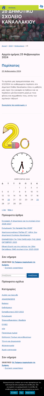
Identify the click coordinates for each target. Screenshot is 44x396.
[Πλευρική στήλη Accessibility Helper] (41, 6)
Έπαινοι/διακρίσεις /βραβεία (14, 320)
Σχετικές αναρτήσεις (14, 268)
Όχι (21, 393)
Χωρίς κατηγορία (9, 350)
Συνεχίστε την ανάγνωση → (14, 105)
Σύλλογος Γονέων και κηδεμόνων (16, 337)
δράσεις (5, 303)
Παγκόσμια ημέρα (9, 333)
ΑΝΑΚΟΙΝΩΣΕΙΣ (8, 299)
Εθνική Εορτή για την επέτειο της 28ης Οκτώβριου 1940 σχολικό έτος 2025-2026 (20, 247)
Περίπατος (11, 65)
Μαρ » (10, 210)
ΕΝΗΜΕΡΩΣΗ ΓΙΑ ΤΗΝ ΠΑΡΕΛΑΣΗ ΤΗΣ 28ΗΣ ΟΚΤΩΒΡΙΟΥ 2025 (21, 240)
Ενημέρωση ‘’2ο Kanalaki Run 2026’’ (17, 228)
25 (37, 200)
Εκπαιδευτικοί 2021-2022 (13, 312)
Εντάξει (14, 393)
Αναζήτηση (38, 36)
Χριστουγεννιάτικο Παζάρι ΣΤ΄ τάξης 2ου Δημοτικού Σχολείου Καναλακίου (19, 233)
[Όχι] (41, 388)
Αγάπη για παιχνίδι (10, 295)
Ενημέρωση (7, 316)
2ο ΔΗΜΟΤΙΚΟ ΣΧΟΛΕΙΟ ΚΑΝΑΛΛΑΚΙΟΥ (18, 16)
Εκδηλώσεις (7, 307)
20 (9, 200)
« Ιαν (4, 210)
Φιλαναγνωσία (8, 345)
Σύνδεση (11, 8)
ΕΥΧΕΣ (5, 324)
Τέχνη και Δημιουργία (11, 341)
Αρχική (4, 46)
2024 (11, 46)
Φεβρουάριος (19, 46)
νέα (3, 328)
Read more (30, 393)
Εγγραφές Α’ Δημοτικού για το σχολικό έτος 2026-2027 (21, 222)
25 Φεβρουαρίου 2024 (11, 71)
